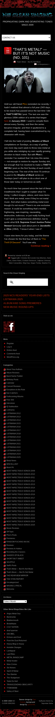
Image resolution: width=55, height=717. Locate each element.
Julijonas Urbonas (43, 260)
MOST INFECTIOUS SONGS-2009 (20, 471)
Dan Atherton (41, 258)
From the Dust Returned (17, 640)
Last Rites (11, 654)
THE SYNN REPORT (15, 579)
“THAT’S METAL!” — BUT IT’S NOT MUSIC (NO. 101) (31, 53)
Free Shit (10, 400)
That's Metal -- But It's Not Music (29, 62)
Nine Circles (12, 664)
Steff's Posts (11, 565)
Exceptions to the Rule (15, 390)
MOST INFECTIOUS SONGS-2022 (20, 515)
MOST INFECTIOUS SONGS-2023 (20, 518)
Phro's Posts (11, 535)
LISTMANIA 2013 (13, 417)
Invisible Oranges (14, 647)
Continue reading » (41, 246)
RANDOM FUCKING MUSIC (18, 542)
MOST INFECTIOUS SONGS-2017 (20, 498)
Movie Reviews (12, 528)
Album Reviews (12, 373)
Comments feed (13, 354)
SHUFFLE (10, 562)
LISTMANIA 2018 (13, 434)
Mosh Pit (10, 467)
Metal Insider (12, 661)
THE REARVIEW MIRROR (17, 575)
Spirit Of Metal (12, 671)
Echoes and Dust (14, 637)
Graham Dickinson (29, 260)
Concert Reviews (13, 386)
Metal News (11, 461)
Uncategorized (12, 582)
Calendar (10, 383)
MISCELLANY (12, 464)
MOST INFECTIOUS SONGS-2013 (20, 484)
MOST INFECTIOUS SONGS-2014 (20, 488)
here (6, 121)
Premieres (10, 538)
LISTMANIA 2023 (13, 450)
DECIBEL (11, 634)
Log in (9, 347)
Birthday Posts (12, 380)
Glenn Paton (16, 260)
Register (10, 343)
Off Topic (10, 532)
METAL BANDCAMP (15, 657)
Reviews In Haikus (14, 549)
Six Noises (11, 668)
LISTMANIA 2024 (13, 454)
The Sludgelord (13, 678)
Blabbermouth (12, 620)
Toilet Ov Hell (12, 681)
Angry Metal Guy (13, 614)
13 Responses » (43, 64)
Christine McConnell (28, 258)
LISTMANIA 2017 (13, 430)
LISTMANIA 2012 (13, 413)
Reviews (10, 545)
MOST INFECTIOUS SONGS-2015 (20, 491)
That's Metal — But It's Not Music (19, 569)
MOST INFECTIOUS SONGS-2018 (20, 501)
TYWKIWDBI (12, 688)
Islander (19, 255)
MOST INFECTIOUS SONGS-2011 (20, 477)
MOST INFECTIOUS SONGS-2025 (20, 525)
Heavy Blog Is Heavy (15, 644)
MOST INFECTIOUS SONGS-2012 (20, 481)
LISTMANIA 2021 (13, 444)
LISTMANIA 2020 (13, 440)
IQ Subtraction (12, 406)
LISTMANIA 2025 (13, 457)
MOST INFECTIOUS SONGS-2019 (20, 505)
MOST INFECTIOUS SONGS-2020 (20, 508)
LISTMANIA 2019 (13, 437)
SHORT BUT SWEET (15, 559)
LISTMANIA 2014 (13, 420)
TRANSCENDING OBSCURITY (20, 685)
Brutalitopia (11, 624)
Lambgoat (11, 651)
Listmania (10, 410)
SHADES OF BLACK (15, 555)
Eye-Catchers (12, 393)
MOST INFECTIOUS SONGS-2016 (20, 494)
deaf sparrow (12, 630)
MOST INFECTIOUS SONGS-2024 (20, 521)
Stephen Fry (46, 263)
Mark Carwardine (15, 263)
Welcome (10, 589)
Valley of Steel (12, 691)
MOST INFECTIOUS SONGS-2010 (20, 474)
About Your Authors (14, 369)
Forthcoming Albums (14, 396)
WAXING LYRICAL (14, 586)
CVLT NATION (12, 627)
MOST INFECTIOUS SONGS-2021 (20, 511)
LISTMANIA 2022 (13, 447)
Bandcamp (11, 617)
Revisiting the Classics (15, 552)
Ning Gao (26, 263)
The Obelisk (12, 674)
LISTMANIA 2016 (13, 427)
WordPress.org (13, 357)
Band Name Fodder (14, 376)
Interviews (10, 403)
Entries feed (12, 350)
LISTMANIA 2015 (13, 423)
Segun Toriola (36, 263)
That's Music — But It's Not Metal (19, 572)
